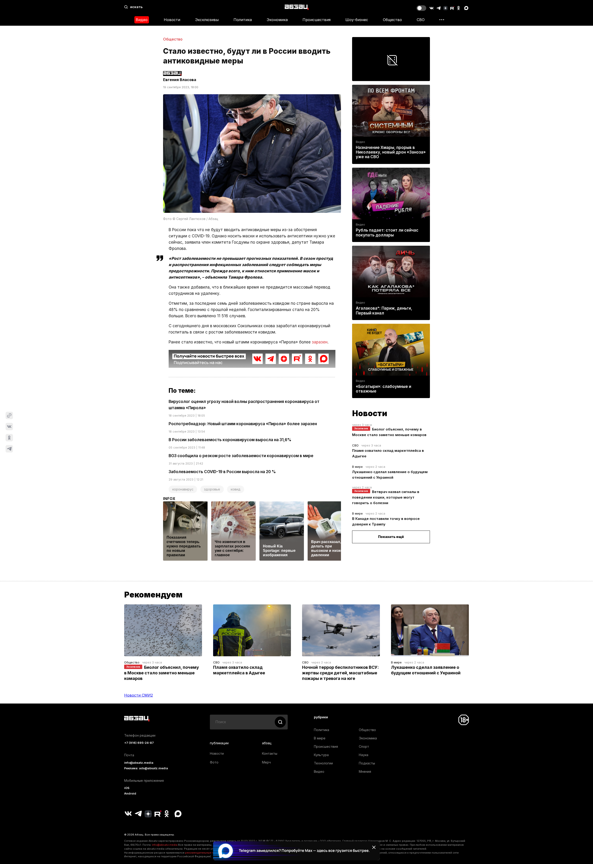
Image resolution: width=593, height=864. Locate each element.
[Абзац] (297, 7)
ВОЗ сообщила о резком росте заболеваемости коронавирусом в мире (241, 455)
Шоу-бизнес (356, 19)
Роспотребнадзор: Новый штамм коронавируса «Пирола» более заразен (243, 423)
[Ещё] (441, 19)
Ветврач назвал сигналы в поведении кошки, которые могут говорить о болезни (385, 497)
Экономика (277, 19)
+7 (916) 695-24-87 (139, 743)
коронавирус (182, 489)
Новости (172, 19)
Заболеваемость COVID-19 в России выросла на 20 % (222, 471)
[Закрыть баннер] (374, 847)
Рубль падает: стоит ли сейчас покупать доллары (387, 232)
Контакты (269, 753)
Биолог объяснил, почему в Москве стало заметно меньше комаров (161, 673)
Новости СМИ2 (138, 695)
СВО (421, 19)
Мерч (266, 762)
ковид (235, 489)
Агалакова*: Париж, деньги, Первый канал (384, 310)
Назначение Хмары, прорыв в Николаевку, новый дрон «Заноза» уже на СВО (391, 152)
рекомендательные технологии (206, 852)
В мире (357, 466)
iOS (126, 788)
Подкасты (367, 763)
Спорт (364, 746)
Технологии (323, 763)
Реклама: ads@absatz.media (146, 768)
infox (169, 498)
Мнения (365, 771)
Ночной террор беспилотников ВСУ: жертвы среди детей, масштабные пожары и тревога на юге (340, 673)
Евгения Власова (179, 80)
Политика (242, 19)
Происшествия (317, 19)
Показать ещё (391, 536)
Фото (214, 762)
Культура (321, 755)
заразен (320, 342)
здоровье (212, 489)
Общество (392, 19)
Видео (142, 19)
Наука (363, 755)
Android (130, 793)
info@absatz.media (138, 762)
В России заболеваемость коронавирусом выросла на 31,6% (230, 439)
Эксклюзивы (207, 19)
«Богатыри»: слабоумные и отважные (383, 388)
